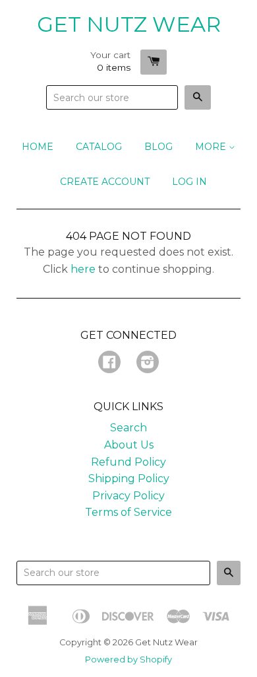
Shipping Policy (128, 478)
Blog (158, 147)
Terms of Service (128, 512)
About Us (129, 445)
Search (128, 427)
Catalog (99, 147)
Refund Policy (128, 462)
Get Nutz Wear (129, 24)
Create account (105, 182)
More (212, 147)
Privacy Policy (128, 495)
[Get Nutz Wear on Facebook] (109, 363)
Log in (189, 182)
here (83, 269)
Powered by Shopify (128, 659)
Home (37, 147)
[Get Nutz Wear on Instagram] (147, 363)
